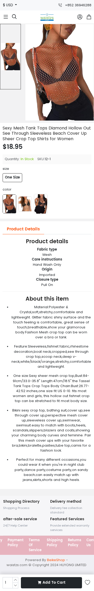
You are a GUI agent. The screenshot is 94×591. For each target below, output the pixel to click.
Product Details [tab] (23, 229)
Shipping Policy (55, 543)
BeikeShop (56, 560)
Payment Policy (16, 543)
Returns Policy (74, 543)
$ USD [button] (8, 5)
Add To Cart (54, 582)
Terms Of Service (35, 545)
